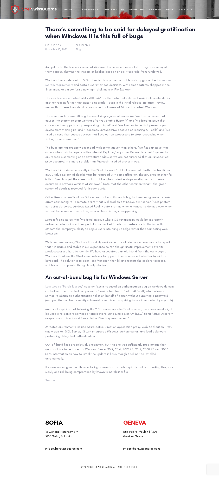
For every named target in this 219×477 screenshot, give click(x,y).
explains (64, 309)
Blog (78, 49)
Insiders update (67, 98)
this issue (153, 224)
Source (50, 380)
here (113, 354)
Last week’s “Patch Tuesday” (64, 286)
